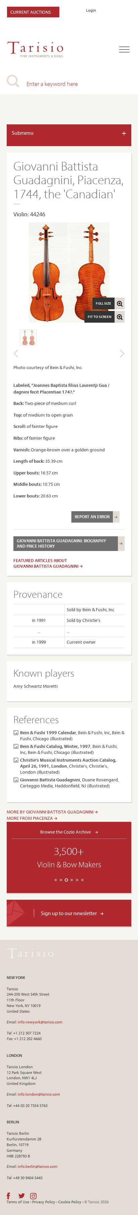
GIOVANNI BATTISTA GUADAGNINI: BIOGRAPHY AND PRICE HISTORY (61, 543)
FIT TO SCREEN (99, 316)
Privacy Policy (43, 1201)
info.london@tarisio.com (39, 1094)
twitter (21, 1196)
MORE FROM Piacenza (30, 818)
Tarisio (30, 953)
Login (91, 10)
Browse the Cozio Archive (66, 832)
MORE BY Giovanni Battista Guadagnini (50, 812)
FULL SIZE (103, 303)
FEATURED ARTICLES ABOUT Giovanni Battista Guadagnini (46, 563)
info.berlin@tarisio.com (37, 1166)
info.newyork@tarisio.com (40, 1021)
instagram (33, 1196)
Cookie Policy (69, 1201)
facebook (8, 1196)
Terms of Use (18, 1201)
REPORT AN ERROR (92, 516)
